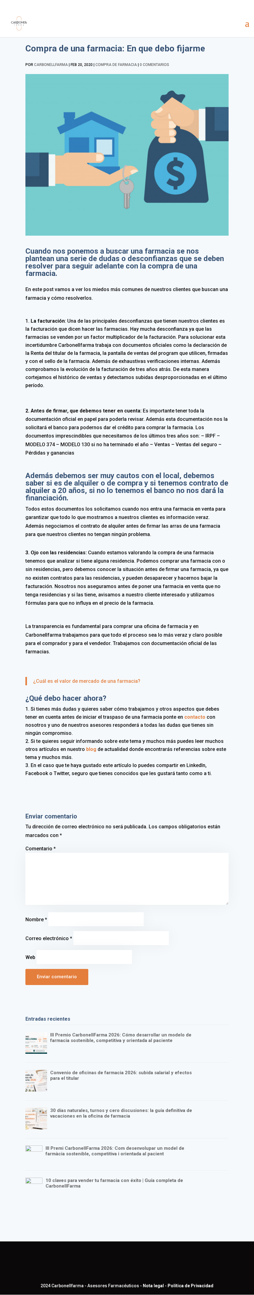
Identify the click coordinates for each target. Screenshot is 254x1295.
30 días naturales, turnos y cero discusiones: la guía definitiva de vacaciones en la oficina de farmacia (121, 1113)
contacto (194, 717)
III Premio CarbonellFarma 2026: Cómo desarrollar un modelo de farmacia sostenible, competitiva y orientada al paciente (120, 1037)
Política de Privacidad (190, 1285)
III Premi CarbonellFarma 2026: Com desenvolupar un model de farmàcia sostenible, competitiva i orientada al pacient (115, 1151)
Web (30, 957)
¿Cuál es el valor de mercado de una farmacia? (86, 681)
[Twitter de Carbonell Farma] (128, 1262)
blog (91, 749)
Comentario (40, 849)
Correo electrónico (48, 938)
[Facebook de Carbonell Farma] (108, 1262)
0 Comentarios (154, 65)
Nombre (36, 919)
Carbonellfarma (51, 65)
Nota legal (153, 1285)
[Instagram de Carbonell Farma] (148, 1262)
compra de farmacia (116, 65)
